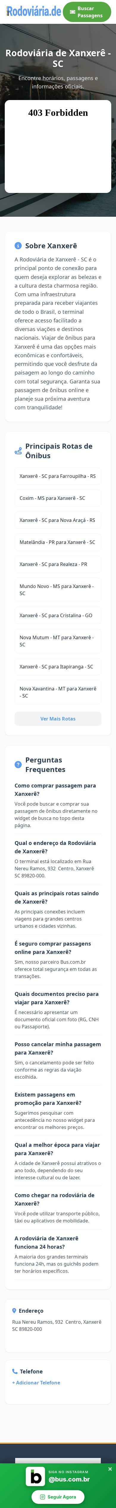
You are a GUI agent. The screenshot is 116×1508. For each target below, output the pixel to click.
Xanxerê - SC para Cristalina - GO (56, 615)
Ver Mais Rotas (58, 718)
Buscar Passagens (90, 12)
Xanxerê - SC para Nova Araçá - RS (57, 520)
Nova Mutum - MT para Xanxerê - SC (57, 641)
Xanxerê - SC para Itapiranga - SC (56, 666)
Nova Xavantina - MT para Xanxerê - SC (58, 692)
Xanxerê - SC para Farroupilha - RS (58, 476)
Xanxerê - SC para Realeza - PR (53, 564)
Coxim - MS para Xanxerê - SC (52, 498)
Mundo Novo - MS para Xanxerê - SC (57, 590)
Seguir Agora (62, 1497)
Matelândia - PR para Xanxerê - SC (57, 542)
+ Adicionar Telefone (36, 1382)
